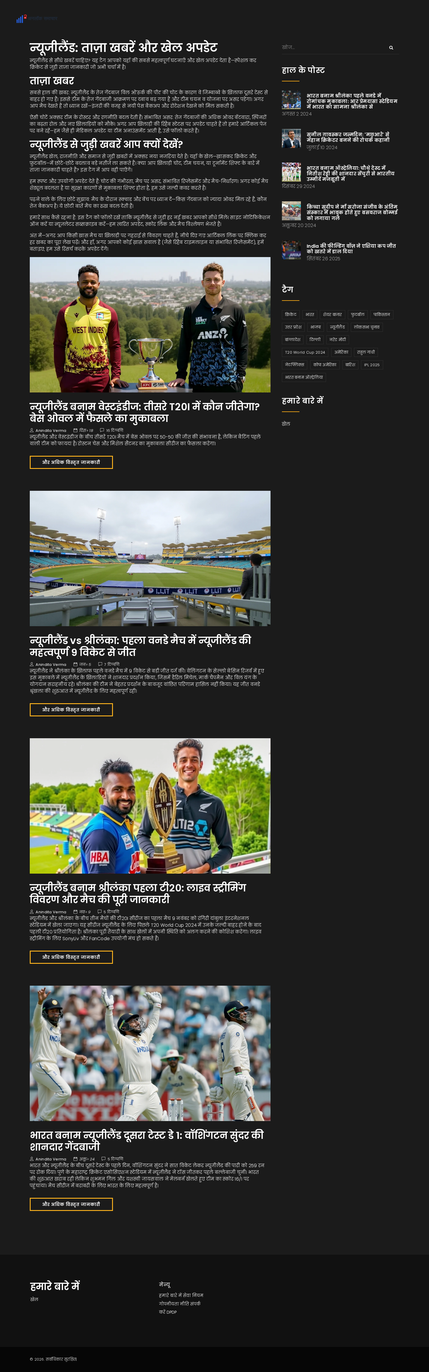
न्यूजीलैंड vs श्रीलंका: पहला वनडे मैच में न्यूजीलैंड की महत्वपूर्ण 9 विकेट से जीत (140, 646)
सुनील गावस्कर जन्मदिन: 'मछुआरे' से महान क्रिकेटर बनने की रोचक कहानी (348, 137)
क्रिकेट (291, 314)
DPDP (172, 1312)
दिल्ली (315, 340)
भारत (310, 314)
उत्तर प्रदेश (293, 327)
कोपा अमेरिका (324, 365)
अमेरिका (341, 352)
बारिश (350, 365)
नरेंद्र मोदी (337, 340)
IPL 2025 (372, 365)
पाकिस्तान (382, 314)
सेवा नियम (193, 1295)
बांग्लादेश (292, 340)
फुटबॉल (358, 314)
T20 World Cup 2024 (305, 352)
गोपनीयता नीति (174, 1304)
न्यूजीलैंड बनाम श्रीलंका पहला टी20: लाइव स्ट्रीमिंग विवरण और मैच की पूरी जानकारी (138, 894)
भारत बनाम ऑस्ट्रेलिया (304, 377)
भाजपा (316, 327)
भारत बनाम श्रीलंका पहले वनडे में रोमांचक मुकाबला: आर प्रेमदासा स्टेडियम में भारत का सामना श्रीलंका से (352, 101)
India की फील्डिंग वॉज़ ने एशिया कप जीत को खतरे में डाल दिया (351, 249)
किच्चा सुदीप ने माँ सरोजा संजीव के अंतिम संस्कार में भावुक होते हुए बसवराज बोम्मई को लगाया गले (352, 212)
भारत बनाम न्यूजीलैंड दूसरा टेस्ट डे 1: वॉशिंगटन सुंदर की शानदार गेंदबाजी (147, 1141)
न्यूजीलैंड (337, 327)
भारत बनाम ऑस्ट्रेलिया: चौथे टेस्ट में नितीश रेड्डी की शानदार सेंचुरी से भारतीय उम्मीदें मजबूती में (351, 174)
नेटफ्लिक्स (294, 365)
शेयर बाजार (332, 314)
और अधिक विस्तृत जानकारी (71, 462)
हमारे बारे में (170, 1295)
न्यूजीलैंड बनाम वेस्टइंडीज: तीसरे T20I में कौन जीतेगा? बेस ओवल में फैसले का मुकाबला (145, 412)
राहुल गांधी (366, 352)
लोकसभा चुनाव (366, 327)
